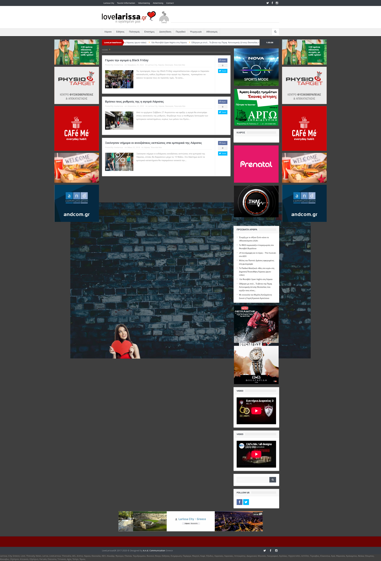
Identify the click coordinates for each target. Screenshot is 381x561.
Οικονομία (169, 65)
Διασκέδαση (165, 31)
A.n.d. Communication (154, 550)
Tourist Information (126, 3)
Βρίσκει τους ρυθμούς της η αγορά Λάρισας (134, 101)
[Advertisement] (225, 15)
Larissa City (108, 3)
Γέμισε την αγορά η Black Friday (126, 60)
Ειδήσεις (120, 31)
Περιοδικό (180, 31)
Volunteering (144, 3)
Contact (170, 3)
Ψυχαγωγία (196, 31)
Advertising (158, 3)
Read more (190, 77)
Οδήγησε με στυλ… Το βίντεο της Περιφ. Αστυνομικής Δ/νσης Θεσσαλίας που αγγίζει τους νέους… (193, 42)
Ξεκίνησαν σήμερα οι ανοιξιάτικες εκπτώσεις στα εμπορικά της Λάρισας (153, 143)
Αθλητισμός (212, 31)
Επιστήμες (149, 31)
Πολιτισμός (134, 31)
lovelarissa (118, 65)
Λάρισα (108, 31)
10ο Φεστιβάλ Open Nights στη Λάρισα (126, 42)
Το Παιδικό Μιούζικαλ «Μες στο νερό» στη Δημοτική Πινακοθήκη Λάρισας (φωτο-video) (256, 271)
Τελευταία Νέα (179, 65)
